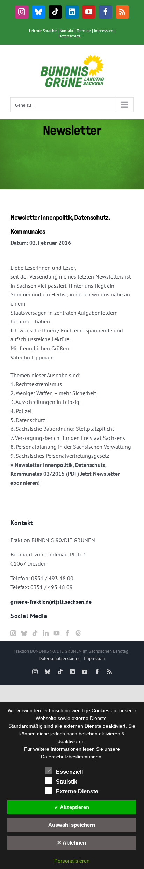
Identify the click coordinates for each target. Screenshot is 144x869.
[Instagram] (13, 633)
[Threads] (78, 633)
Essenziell (69, 772)
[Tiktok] (35, 633)
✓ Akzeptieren (71, 807)
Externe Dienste (77, 791)
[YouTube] (56, 633)
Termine (84, 30)
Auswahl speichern (71, 825)
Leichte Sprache (43, 30)
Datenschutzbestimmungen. (72, 756)
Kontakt (66, 30)
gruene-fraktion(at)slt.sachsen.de (51, 601)
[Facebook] (67, 633)
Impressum (103, 30)
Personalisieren (71, 861)
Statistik (66, 782)
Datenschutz (69, 35)
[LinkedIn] (46, 633)
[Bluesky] (24, 633)
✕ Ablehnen (71, 843)
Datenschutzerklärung (60, 658)
